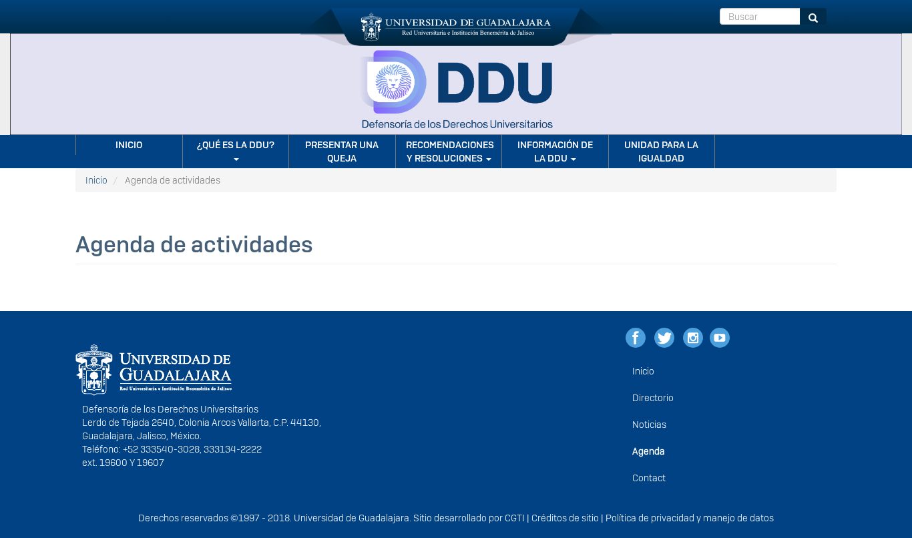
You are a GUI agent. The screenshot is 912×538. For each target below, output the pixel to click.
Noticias (649, 425)
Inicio (129, 145)
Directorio (653, 398)
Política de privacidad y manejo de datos (690, 518)
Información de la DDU (555, 151)
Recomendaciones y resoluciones (450, 151)
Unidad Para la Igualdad (661, 151)
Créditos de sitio (565, 518)
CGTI (515, 518)
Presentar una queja (342, 151)
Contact (649, 478)
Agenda (648, 451)
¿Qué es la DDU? (235, 145)
